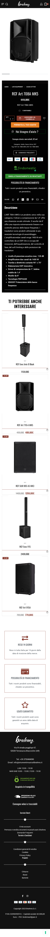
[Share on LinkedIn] (28, 199)
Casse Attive (31, 87)
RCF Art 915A (25, 607)
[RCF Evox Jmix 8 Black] (25, 335)
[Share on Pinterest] (32, 199)
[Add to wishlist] (44, 118)
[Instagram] (27, 896)
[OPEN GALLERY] (25, 40)
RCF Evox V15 (25, 546)
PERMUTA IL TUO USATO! (25, 125)
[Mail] (37, 199)
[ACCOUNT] (41, 4)
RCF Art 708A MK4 (20, 147)
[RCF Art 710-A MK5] (25, 396)
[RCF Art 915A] (25, 578)
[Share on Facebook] (18, 199)
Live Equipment (17, 87)
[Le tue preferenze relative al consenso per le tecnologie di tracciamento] (45, 932)
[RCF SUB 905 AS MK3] (25, 457)
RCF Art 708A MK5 (33, 147)
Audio (6, 87)
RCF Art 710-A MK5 (25, 425)
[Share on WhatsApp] (13, 199)
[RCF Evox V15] (25, 518)
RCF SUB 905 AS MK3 (25, 486)
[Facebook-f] (23, 896)
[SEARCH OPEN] (6, 4)
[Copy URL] (42, 199)
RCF (35, 144)
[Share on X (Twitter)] (23, 199)
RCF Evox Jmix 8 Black (25, 364)
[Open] (2, 4)
